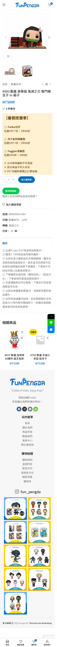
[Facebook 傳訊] (51, 329)
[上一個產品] (43, 84)
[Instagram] (24, 409)
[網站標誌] (27, 4)
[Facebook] (19, 409)
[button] (5, 37)
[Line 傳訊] (51, 322)
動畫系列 (16, 84)
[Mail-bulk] (30, 409)
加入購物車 (26, 179)
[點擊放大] (8, 56)
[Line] (35, 409)
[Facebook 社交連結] (12, 231)
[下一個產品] (50, 84)
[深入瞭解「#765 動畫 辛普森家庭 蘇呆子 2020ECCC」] (48, 337)
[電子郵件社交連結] (16, 231)
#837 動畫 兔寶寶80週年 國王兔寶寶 (14, 358)
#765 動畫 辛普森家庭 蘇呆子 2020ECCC (40, 358)
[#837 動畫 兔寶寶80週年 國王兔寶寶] (14, 340)
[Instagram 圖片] (15, 508)
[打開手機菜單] (4, 5)
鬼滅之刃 (14, 225)
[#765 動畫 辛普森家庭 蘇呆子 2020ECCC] (40, 340)
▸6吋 (23, 220)
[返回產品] (46, 84)
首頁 (4, 84)
